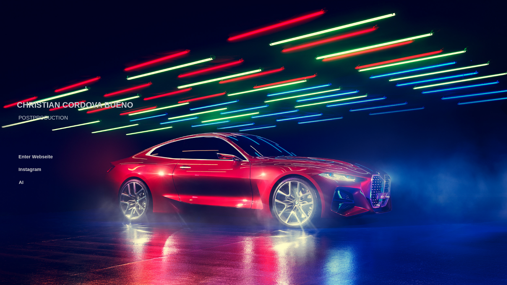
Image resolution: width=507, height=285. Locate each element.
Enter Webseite (35, 156)
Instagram (29, 169)
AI (21, 182)
